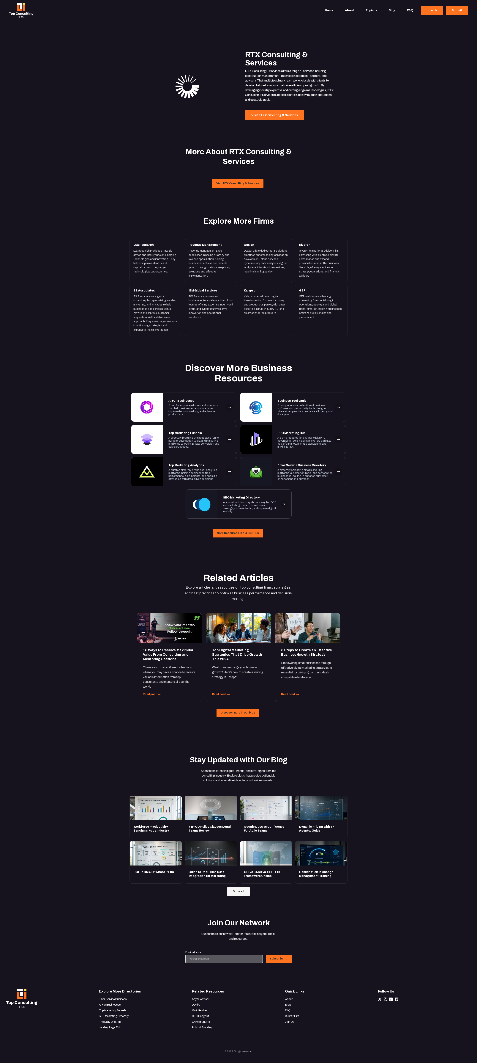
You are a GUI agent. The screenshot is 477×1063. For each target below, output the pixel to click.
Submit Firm (292, 1016)
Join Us (289, 1021)
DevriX (196, 1004)
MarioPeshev (199, 1010)
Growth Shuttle (201, 1021)
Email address (193, 952)
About (289, 999)
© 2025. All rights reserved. (239, 1051)
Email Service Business (113, 999)
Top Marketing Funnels (112, 1010)
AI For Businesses (110, 1004)
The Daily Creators (110, 1021)
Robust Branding (202, 1027)
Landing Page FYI (109, 1027)
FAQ (287, 1010)
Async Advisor (200, 999)
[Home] (22, 10)
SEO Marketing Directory (114, 1016)
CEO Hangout (200, 1016)
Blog (288, 1004)
